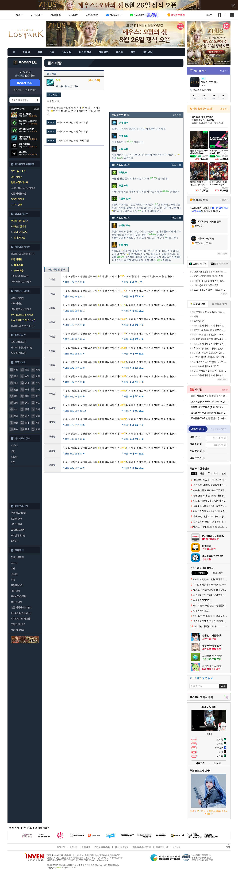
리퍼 (38, 416)
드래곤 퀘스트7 (18, 624)
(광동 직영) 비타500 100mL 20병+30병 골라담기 (209, 401)
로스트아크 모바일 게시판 (22, 253)
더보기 (217, 763)
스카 (16, 402)
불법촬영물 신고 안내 (142, 847)
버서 (38, 369)
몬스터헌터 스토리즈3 (21, 613)
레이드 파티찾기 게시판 (21, 347)
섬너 (16, 409)
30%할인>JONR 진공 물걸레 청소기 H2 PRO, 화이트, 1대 (209, 418)
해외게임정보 (17, 585)
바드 (38, 402)
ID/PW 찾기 (30, 90)
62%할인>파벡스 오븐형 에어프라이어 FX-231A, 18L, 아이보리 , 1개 (209, 412)
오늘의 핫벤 (16, 518)
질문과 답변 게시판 (19, 276)
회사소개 (61, 847)
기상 (38, 422)
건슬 (27, 402)
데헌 (16, 396)
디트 (16, 369)
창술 (16, 389)
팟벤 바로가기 (17, 557)
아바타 (14, 445)
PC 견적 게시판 (18, 535)
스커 (27, 389)
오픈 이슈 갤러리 (18, 513)
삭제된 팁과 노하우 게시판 (23, 188)
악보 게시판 (16, 303)
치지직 (14, 562)
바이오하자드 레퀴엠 (20, 618)
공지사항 (176, 847)
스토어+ (224, 109)
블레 (16, 416)
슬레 (27, 376)
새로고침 (221, 254)
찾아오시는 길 (162, 847)
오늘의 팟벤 (16, 524)
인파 (27, 383)
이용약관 (86, 847)
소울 (16, 422)
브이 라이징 (16, 601)
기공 (38, 383)
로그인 (209, 15)
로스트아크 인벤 (28, 62)
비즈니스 (73, 847)
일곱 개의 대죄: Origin (21, 607)
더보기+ (224, 71)
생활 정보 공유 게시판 (21, 309)
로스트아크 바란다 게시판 (22, 325)
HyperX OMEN (18, 596)
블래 (27, 396)
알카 (27, 409)
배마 (16, 383)
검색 (36, 100)
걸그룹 (14, 574)
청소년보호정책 (121, 847)
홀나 (16, 376)
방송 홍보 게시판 (18, 353)
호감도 (14, 456)
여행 (13, 579)
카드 (13, 462)
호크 (38, 396)
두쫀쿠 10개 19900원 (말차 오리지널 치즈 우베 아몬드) (209, 407)
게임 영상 (15, 590)
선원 (13, 451)
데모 (27, 416)
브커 (38, 389)
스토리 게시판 (17, 298)
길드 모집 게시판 (18, 342)
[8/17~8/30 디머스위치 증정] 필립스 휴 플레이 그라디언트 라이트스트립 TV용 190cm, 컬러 (209, 396)
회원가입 (17, 90)
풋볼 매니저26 (17, 629)
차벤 (13, 568)
